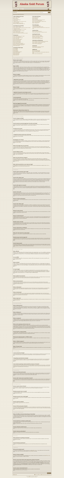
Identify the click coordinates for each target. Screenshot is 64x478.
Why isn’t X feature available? (36, 51)
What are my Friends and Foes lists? (37, 31)
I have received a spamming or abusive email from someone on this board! (41, 28)
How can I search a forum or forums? (37, 35)
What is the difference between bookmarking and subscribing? (40, 41)
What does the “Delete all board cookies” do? (19, 23)
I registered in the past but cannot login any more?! (19, 21)
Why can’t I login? (15, 20)
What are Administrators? (35, 17)
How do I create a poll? (16, 38)
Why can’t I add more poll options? (17, 39)
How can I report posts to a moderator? (18, 43)
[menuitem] (48, 9)
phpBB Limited (34, 450)
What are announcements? (16, 52)
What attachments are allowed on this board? (38, 46)
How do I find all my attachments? (36, 47)
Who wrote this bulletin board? (36, 50)
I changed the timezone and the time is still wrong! (19, 29)
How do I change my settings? (17, 26)
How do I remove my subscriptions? (36, 43)
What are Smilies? (15, 50)
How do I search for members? (36, 37)
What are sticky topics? (16, 53)
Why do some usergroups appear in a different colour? (39, 21)
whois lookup (28, 461)
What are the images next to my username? (18, 30)
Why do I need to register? (16, 17)
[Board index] (32, 4)
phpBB (17, 142)
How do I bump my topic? (16, 45)
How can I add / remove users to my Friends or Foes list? (39, 32)
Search (14, 10)
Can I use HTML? (15, 49)
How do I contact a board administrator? (37, 53)
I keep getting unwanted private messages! (37, 26)
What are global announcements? (17, 51)
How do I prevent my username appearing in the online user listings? (22, 27)
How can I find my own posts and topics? (37, 38)
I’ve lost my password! (16, 22)
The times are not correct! (16, 28)
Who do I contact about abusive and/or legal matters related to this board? (40, 52)
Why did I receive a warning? (17, 42)
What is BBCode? (15, 48)
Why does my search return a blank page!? (37, 36)
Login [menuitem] (50, 9)
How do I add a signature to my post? (18, 37)
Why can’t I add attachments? (17, 41)
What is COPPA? (15, 18)
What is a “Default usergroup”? (36, 22)
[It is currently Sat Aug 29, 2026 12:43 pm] (40, 12)
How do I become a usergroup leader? (37, 20)
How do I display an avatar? (16, 31)
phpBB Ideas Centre (47, 455)
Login (17, 10)
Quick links (14, 9)
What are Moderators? (35, 18)
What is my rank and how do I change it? (18, 32)
